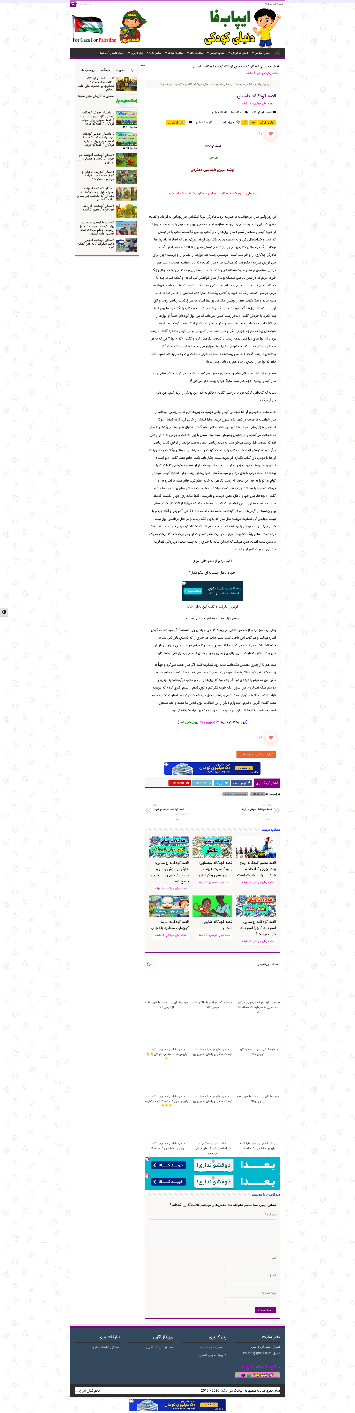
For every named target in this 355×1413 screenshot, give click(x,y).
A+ (253, 122)
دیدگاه (270, 1214)
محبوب (120, 70)
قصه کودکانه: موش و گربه (257, 807)
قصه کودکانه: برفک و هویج (168, 807)
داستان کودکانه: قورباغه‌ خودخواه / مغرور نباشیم (98, 207)
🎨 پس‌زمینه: (231, 122)
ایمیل (272, 1275)
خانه (277, 52)
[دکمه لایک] (271, 134)
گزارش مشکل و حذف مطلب (256, 754)
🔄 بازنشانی (175, 122)
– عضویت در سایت (213, 1347)
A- (244, 122)
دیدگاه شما (237, 112)
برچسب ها (88, 70)
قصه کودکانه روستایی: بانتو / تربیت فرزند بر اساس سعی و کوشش (215, 869)
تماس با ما (155, 53)
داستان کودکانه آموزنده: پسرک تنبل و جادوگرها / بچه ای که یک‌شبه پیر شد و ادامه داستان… (95, 194)
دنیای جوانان (217, 53)
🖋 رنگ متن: (203, 122)
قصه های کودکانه (235, 66)
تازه (133, 70)
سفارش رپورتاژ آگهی (159, 1347)
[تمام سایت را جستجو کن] (73, 4)
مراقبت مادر (196, 53)
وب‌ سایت (269, 1292)
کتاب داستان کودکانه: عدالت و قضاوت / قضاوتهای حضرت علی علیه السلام (96, 84)
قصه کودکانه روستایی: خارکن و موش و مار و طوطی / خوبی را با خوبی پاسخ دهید (170, 872)
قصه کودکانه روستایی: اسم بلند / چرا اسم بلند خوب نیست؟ (258, 928)
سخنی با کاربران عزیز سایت (95, 95)
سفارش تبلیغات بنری (106, 1347)
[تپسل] (184, 583)
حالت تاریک (267, 122)
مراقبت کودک (175, 53)
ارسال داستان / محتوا (112, 53)
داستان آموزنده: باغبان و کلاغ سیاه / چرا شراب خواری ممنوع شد (98, 175)
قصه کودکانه (257, 794)
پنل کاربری (137, 53)
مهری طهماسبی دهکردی (236, 794)
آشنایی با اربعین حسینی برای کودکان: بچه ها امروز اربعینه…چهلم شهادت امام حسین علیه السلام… (97, 228)
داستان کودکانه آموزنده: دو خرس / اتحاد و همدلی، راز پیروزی (96, 158)
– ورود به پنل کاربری (213, 1355)
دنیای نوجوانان (239, 53)
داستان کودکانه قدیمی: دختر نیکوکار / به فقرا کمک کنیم (96, 243)
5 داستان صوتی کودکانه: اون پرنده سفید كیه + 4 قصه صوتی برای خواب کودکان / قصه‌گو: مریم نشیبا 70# (109, 141)
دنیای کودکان (262, 53)
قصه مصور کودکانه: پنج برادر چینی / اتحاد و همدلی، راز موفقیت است (256, 869)
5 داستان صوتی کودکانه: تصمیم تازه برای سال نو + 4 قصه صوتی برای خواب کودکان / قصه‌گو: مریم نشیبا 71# (108, 120)
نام (274, 1258)
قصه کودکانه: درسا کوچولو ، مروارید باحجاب (170, 925)
